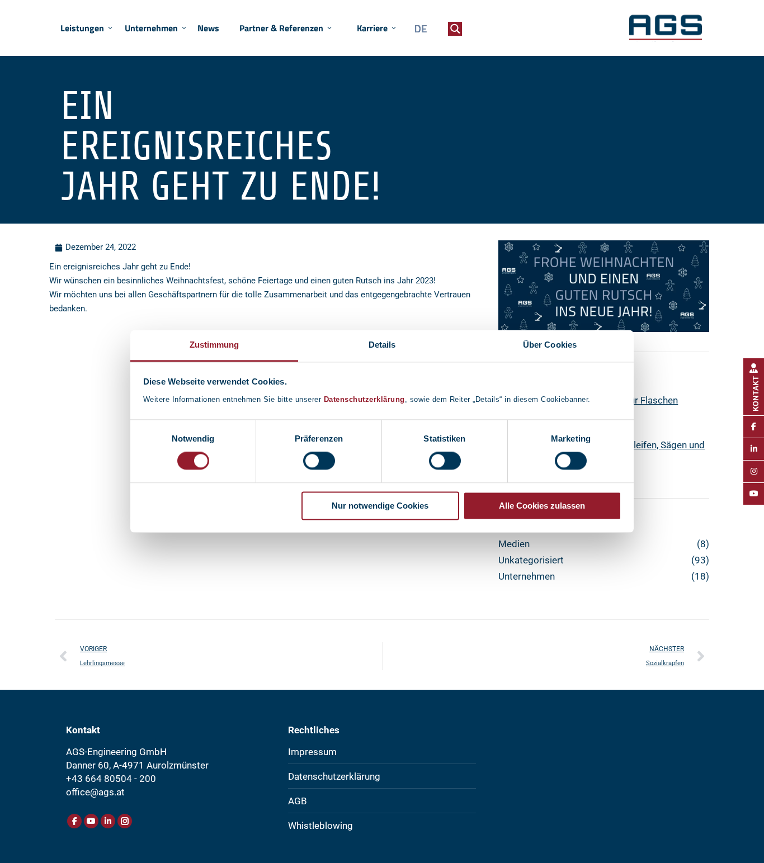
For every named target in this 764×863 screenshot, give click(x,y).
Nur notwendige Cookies (380, 505)
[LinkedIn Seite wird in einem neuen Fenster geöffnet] (108, 821)
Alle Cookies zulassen (542, 505)
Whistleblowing (320, 825)
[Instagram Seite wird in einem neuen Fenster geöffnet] (124, 821)
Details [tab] (382, 344)
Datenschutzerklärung (364, 399)
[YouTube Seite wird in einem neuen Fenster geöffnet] (91, 821)
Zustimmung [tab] (214, 344)
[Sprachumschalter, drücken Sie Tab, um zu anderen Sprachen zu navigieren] (417, 29)
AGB (297, 801)
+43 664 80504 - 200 (111, 778)
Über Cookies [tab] (550, 344)
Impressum (312, 751)
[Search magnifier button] (455, 29)
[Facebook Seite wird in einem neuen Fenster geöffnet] (74, 821)
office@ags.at (95, 792)
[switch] (319, 461)
